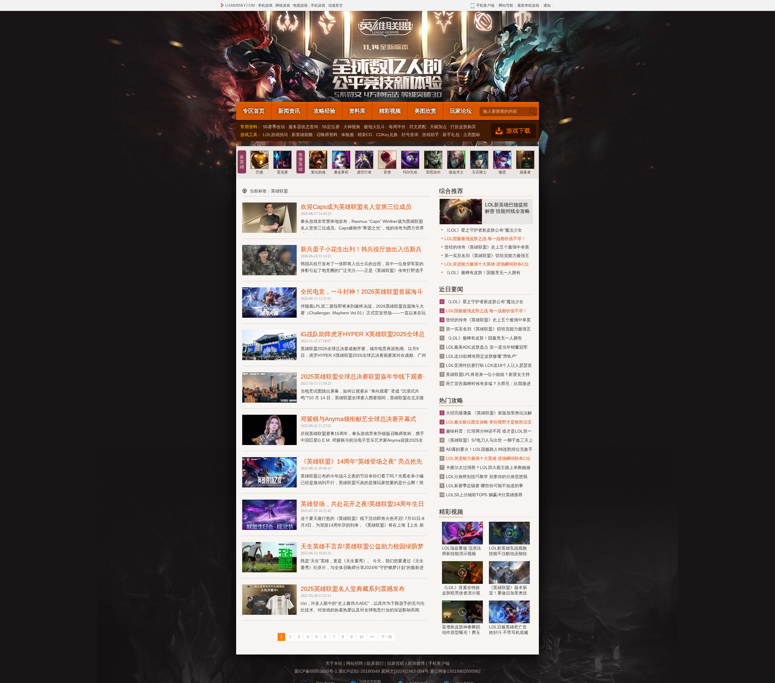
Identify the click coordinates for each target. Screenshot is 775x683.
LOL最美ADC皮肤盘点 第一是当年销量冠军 (487, 347)
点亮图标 (471, 134)
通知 (547, 5)
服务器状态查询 (303, 126)
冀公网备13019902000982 (455, 671)
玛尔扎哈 (410, 172)
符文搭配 (417, 126)
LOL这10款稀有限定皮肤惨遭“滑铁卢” (481, 356)
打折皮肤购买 (463, 126)
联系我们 (375, 663)
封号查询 (409, 134)
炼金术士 (456, 172)
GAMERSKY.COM (240, 5)
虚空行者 (364, 172)
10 (361, 637)
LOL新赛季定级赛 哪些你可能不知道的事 (484, 485)
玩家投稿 (395, 663)
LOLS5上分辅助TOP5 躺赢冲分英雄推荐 (484, 494)
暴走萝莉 (341, 172)
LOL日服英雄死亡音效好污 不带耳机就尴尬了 (508, 629)
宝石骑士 (479, 172)
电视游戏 (300, 5)
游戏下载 (518, 130)
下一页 (386, 637)
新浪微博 (416, 663)
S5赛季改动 (274, 126)
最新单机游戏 (528, 5)
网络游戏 (282, 5)
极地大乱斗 (374, 126)
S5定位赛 (331, 126)
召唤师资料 (327, 134)
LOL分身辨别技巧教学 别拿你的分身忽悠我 (486, 476)
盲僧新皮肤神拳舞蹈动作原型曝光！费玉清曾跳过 (461, 629)
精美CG (365, 134)
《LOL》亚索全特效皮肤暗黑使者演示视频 (461, 590)
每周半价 (397, 126)
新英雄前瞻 (302, 134)
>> (372, 637)
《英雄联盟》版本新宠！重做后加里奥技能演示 (508, 590)
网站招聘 (354, 663)
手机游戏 (318, 5)
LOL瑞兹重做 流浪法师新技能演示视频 (461, 551)
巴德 (259, 172)
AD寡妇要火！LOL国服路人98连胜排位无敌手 (489, 449)
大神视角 (351, 126)
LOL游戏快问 (275, 134)
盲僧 (387, 172)
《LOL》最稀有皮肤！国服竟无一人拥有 (482, 272)
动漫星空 (335, 5)
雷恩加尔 (433, 172)
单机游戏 (265, 5)
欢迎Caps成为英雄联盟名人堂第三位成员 (356, 206)
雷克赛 (282, 172)
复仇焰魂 (318, 172)
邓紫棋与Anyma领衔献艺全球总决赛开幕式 (358, 419)
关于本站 (333, 663)
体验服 (347, 134)
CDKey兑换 (387, 134)
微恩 (502, 172)
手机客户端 (439, 663)
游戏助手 (430, 134)
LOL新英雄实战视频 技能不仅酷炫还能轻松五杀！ (508, 551)
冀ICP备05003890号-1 (315, 671)
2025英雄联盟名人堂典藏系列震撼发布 (353, 588)
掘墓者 (525, 172)
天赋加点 (438, 126)
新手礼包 (451, 134)
